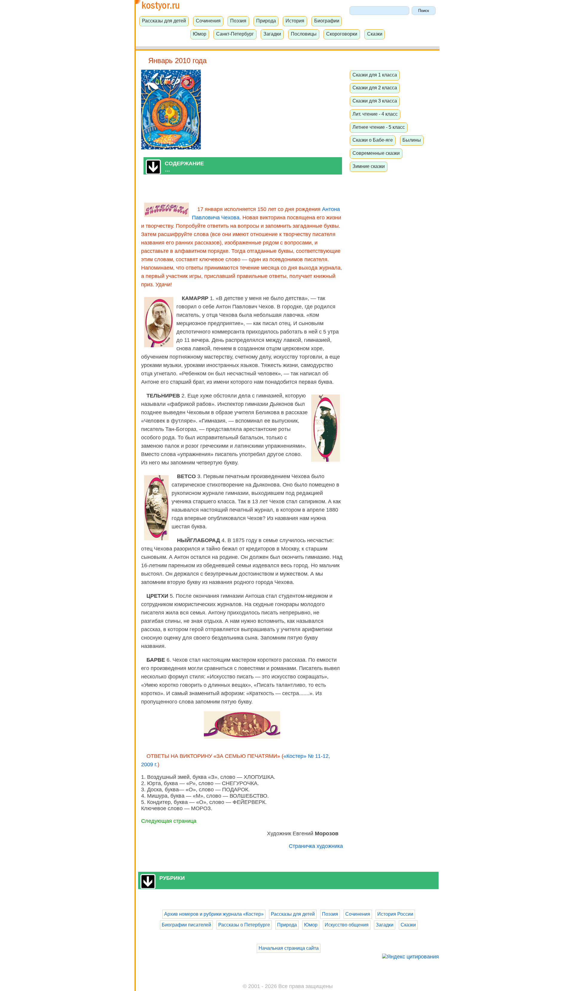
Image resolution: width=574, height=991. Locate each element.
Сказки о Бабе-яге (372, 140)
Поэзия (238, 20)
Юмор (199, 33)
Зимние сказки (368, 166)
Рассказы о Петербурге (244, 924)
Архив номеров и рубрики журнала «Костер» (214, 914)
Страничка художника (316, 846)
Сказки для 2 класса (374, 87)
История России (395, 914)
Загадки (272, 33)
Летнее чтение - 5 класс (378, 127)
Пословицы (304, 33)
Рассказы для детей (164, 20)
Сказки (374, 33)
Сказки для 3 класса (374, 100)
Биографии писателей (186, 924)
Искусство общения (347, 924)
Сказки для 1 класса (374, 74)
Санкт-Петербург (235, 33)
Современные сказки (376, 153)
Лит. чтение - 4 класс (375, 114)
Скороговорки (341, 33)
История (295, 20)
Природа (266, 20)
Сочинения (208, 20)
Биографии (326, 20)
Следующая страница (168, 821)
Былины (411, 140)
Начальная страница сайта (289, 948)
